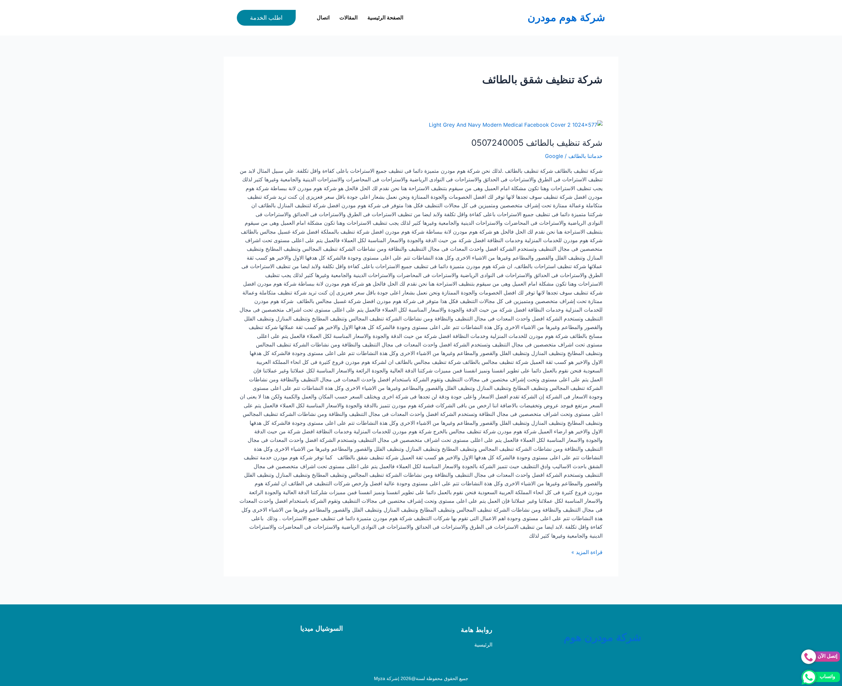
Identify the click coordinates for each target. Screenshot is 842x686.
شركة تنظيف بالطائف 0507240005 (537, 143)
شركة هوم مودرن (566, 17)
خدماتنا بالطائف (585, 156)
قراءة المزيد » (587, 551)
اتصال (323, 17)
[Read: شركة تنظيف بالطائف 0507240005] (516, 124)
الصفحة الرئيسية (385, 17)
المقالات (348, 17)
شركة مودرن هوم (602, 637)
